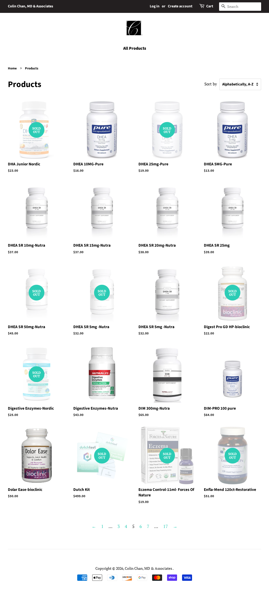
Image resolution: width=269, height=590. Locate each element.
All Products (134, 48)
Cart (209, 6)
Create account (180, 6)
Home (12, 68)
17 (165, 526)
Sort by (210, 84)
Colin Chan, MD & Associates (30, 6)
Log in (154, 6)
